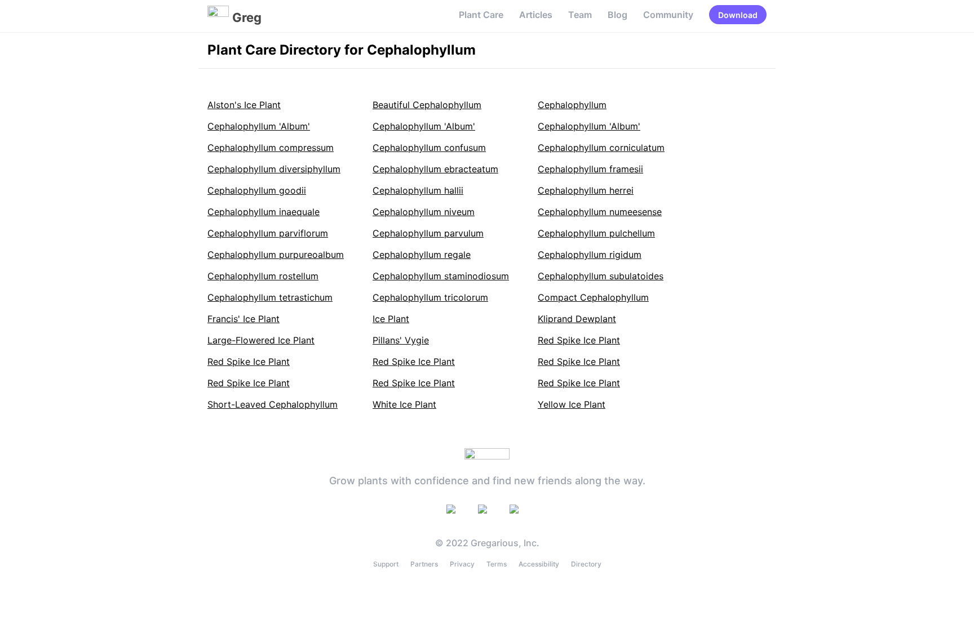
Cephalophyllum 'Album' (258, 126)
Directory (586, 564)
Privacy (462, 564)
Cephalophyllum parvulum (428, 233)
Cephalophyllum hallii (418, 190)
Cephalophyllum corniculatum (601, 147)
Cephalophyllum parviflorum (267, 233)
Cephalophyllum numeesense (600, 211)
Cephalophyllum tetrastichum (270, 297)
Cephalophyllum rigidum (589, 254)
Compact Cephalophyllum (593, 297)
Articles (535, 14)
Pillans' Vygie (401, 340)
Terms (496, 564)
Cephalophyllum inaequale (263, 211)
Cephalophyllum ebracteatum (435, 169)
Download (738, 15)
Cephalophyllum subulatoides (600, 276)
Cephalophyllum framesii (590, 169)
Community (668, 14)
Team (580, 14)
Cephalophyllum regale (422, 254)
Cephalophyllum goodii (256, 190)
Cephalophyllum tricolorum (430, 297)
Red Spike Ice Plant (579, 340)
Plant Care (481, 14)
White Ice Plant (404, 404)
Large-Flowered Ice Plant (261, 340)
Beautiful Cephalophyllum (427, 104)
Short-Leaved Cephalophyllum (272, 404)
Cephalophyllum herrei (586, 190)
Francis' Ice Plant (243, 318)
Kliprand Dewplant (577, 318)
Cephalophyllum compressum (270, 147)
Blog (617, 14)
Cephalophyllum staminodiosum (441, 276)
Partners (424, 564)
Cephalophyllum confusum (429, 147)
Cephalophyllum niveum (424, 211)
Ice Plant (391, 318)
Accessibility (539, 564)
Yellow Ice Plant (571, 404)
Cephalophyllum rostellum (262, 276)
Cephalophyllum (572, 104)
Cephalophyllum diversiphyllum (273, 169)
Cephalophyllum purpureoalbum (275, 254)
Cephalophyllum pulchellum (596, 233)
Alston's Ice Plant (244, 104)
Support (386, 564)
